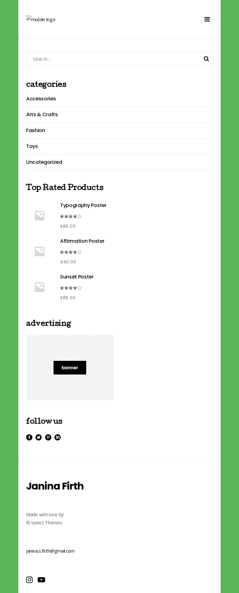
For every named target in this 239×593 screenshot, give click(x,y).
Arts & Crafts (42, 114)
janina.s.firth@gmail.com (50, 551)
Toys (32, 146)
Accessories (41, 98)
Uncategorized (44, 162)
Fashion (35, 130)
